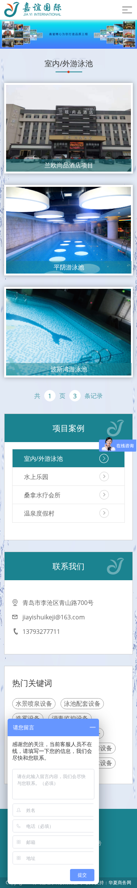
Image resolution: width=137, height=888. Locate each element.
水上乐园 (36, 477)
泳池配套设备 (82, 703)
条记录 (93, 395)
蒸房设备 (100, 748)
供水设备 (100, 763)
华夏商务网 (119, 882)
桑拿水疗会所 (42, 495)
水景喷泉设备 (34, 703)
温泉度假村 (39, 513)
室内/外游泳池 (43, 458)
